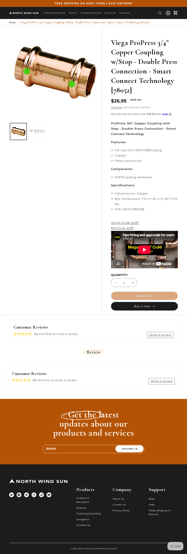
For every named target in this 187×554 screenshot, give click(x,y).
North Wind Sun (87, 548)
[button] (160, 13)
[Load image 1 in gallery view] (18, 131)
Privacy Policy (121, 510)
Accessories (83, 525)
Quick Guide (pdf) (124, 222)
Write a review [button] (160, 335)
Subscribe (127, 449)
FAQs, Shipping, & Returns (159, 512)
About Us (118, 498)
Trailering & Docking (88, 513)
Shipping (116, 107)
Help (151, 504)
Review (93, 352)
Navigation (82, 519)
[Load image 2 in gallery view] (36, 131)
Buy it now (142, 306)
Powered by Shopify (106, 548)
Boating (81, 508)
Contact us (119, 504)
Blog (151, 498)
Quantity (119, 275)
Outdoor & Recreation (82, 500)
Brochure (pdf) (122, 228)
